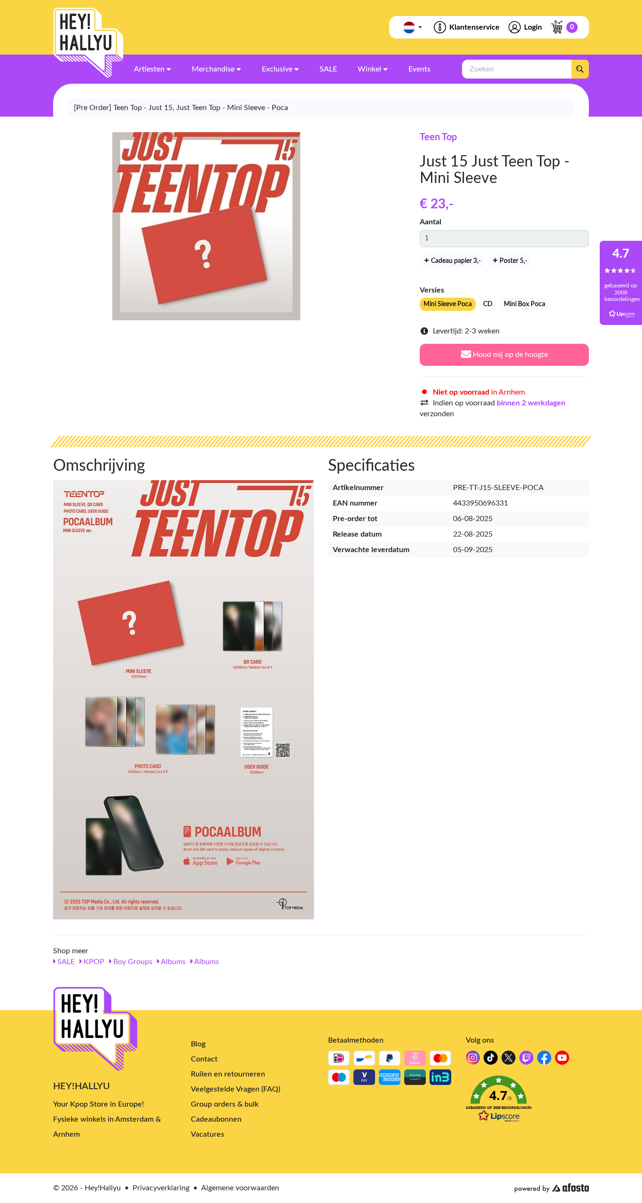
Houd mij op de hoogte (509, 354)
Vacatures (207, 1134)
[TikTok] (491, 1060)
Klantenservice (474, 27)
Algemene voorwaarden (240, 1188)
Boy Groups (131, 962)
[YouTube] (562, 1060)
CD (488, 304)
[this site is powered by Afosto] (552, 1188)
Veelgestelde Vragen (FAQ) (235, 1089)
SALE (65, 962)
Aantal (430, 222)
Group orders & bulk (224, 1104)
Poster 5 (512, 261)
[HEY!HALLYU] (88, 43)
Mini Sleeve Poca (447, 304)
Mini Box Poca (524, 304)
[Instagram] (473, 1060)
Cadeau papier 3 (455, 261)
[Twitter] (508, 1060)
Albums (172, 962)
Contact (204, 1059)
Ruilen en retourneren (228, 1074)
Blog (198, 1044)
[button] (527, 1102)
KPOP (93, 962)
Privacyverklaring (161, 1188)
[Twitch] (526, 1060)
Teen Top (438, 137)
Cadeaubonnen (216, 1119)
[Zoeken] (580, 69)
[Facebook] (544, 1060)
